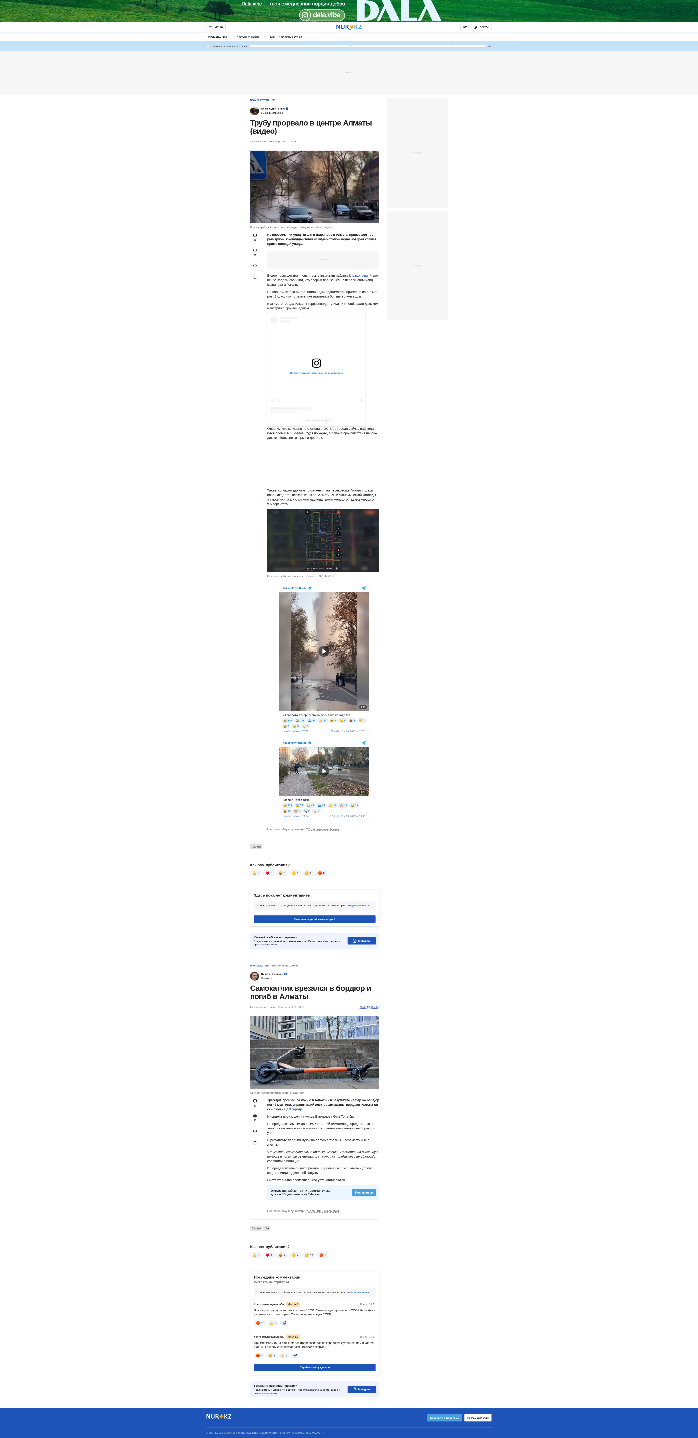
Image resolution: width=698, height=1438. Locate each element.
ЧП (264, 36)
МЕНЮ (219, 27)
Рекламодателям (478, 1417)
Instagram (364, 940)
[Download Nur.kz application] (349, 11)
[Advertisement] (349, 72)
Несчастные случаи (290, 36)
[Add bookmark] (255, 277)
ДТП (272, 36)
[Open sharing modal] (255, 265)
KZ (465, 27)
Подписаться (364, 1192)
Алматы (256, 846)
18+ (266, 1228)
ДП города (294, 1109)
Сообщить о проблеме (444, 1417)
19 (311, 1255)
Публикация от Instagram (316, 420)
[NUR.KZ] (349, 27)
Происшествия (217, 36)
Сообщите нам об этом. (324, 829)
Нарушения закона (248, 36)
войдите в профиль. (359, 905)
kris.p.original (358, 275)
